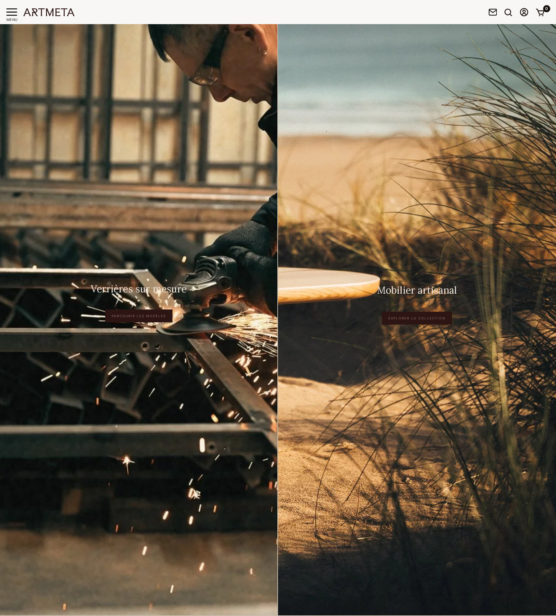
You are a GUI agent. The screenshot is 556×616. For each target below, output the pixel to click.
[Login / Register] (524, 12)
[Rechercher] (508, 12)
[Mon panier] (540, 12)
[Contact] (493, 12)
